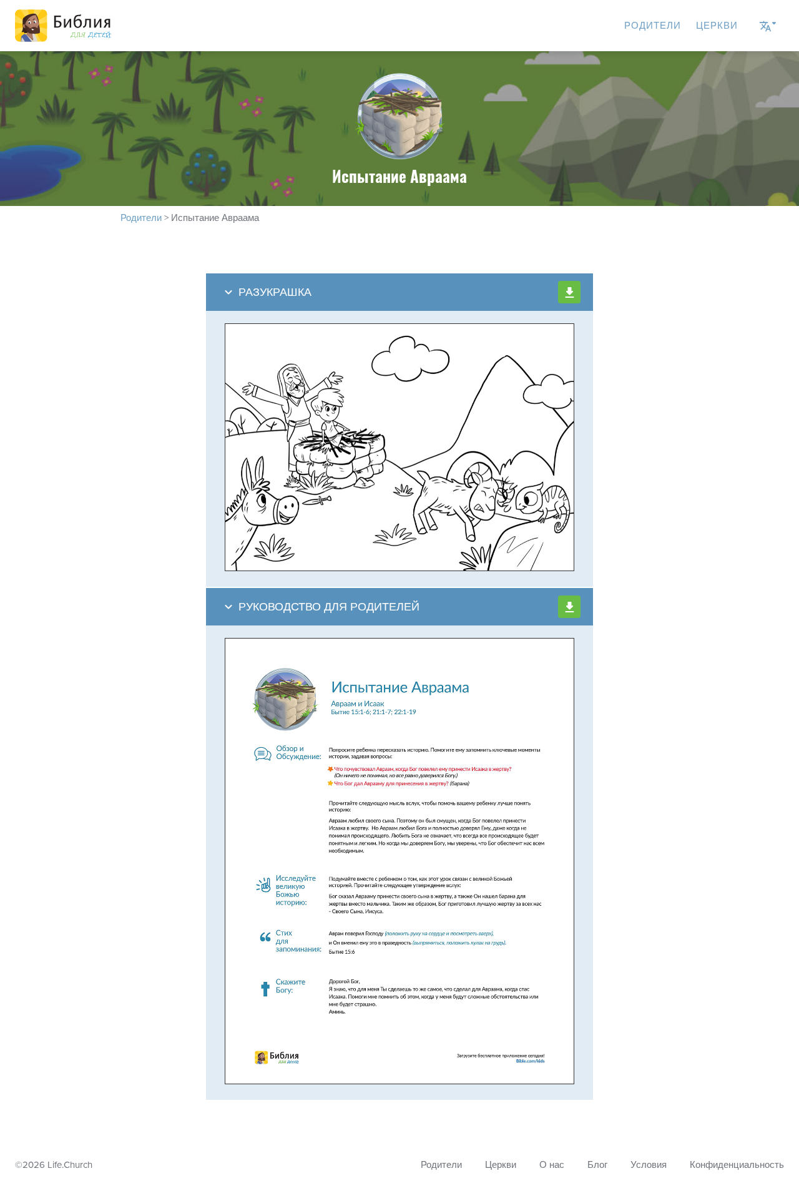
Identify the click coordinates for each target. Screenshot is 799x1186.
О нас (551, 1164)
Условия (648, 1164)
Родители (652, 25)
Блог (597, 1164)
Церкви (717, 25)
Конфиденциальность (737, 1164)
